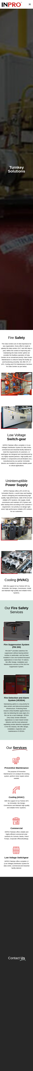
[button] (29, 4)
